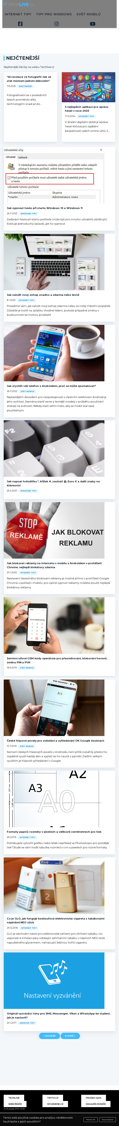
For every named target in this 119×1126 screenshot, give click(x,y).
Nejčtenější (25, 86)
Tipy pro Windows (54, 14)
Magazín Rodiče (96, 1104)
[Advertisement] (59, 31)
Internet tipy (18, 14)
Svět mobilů (89, 14)
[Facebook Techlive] (20, 23)
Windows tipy (29, 214)
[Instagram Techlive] (56, 23)
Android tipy (27, 1023)
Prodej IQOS (93, 1097)
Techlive (14, 1097)
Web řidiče (15, 1104)
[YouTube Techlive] (93, 23)
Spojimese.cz (55, 1104)
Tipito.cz (52, 1097)
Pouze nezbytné (107, 1119)
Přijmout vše (90, 1119)
